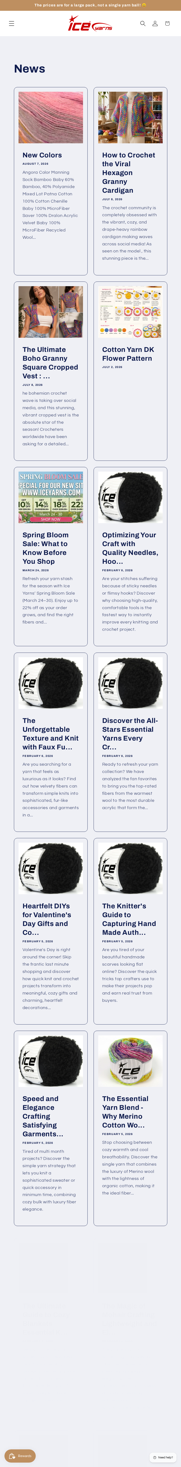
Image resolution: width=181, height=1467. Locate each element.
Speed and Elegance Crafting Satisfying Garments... (43, 1116)
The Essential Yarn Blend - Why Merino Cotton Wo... (125, 1112)
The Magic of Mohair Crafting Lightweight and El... (129, 1314)
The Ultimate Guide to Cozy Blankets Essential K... (46, 1314)
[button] (12, 23)
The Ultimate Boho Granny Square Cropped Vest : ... (50, 363)
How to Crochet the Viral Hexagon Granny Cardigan (128, 172)
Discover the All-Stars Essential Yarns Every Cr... (130, 734)
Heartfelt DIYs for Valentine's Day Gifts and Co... (46, 919)
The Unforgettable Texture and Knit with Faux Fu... (50, 734)
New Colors (42, 155)
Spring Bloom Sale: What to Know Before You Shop (45, 548)
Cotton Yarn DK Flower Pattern (128, 354)
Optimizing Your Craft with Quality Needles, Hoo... (130, 548)
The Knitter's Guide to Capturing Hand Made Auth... (129, 919)
